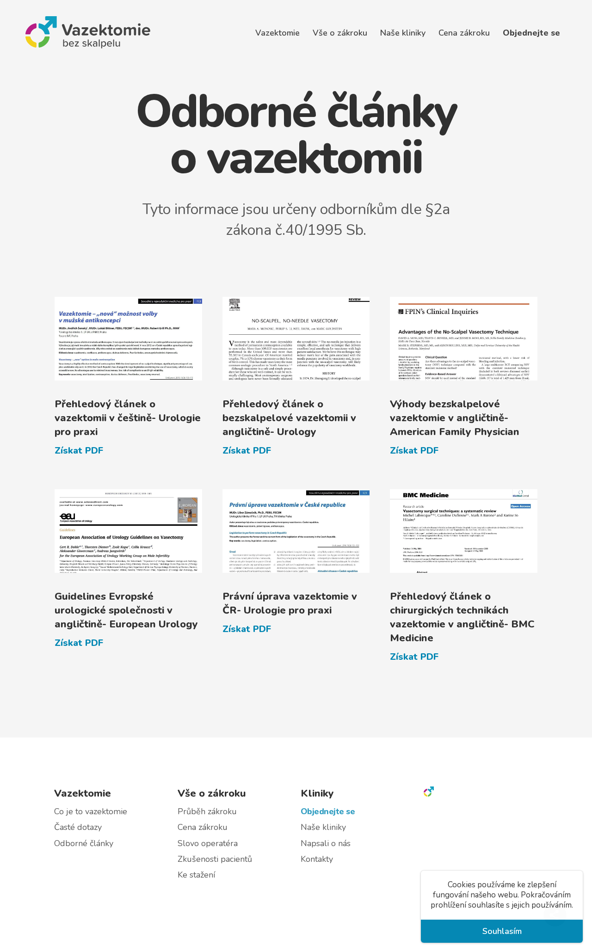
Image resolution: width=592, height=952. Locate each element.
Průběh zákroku (207, 811)
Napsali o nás (326, 843)
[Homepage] (429, 793)
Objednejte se (531, 32)
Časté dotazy (78, 827)
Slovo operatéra (208, 843)
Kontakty (317, 859)
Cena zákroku (464, 32)
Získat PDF (79, 450)
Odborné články (83, 843)
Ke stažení (196, 875)
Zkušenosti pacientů (215, 859)
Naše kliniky (323, 827)
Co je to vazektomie (90, 811)
